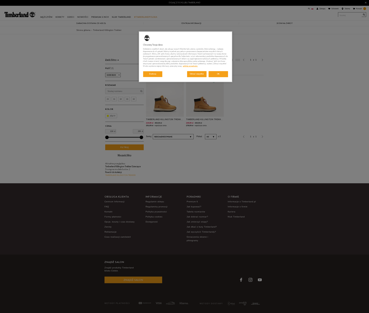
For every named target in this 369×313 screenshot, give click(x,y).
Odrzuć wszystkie (197, 74)
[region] (185, 56)
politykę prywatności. (190, 66)
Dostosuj (152, 74)
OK (218, 74)
